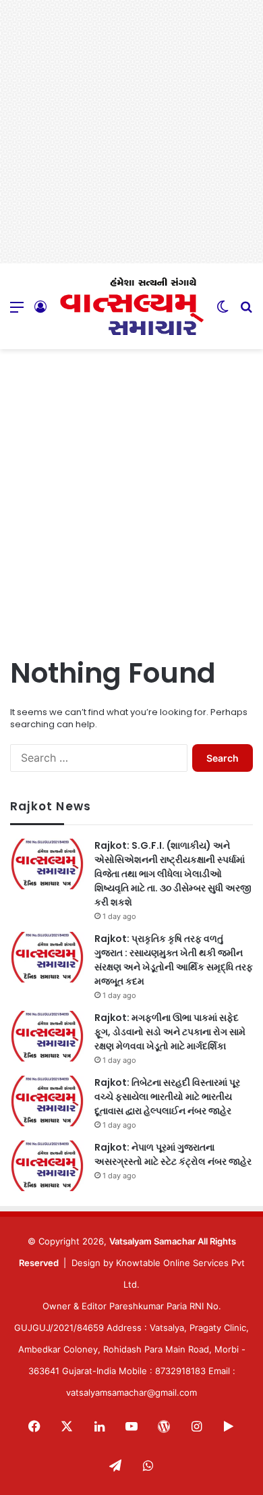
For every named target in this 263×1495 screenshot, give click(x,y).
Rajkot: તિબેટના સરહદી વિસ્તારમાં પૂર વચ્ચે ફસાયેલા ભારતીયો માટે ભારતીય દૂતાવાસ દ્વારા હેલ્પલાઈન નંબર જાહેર (167, 1097)
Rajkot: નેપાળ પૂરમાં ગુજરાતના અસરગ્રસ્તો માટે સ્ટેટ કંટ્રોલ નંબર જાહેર (173, 1154)
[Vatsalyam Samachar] (131, 306)
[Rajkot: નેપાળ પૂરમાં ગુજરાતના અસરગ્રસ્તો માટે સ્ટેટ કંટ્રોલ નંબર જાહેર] (47, 1165)
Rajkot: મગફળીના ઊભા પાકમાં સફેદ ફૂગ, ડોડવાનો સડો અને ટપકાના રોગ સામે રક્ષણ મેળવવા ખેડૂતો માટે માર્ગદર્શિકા (169, 1032)
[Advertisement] (131, 131)
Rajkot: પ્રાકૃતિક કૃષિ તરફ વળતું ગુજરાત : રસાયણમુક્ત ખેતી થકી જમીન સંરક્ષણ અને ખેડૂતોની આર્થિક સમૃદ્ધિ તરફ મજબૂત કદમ (173, 960)
